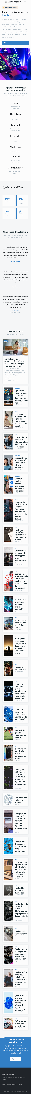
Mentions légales (11, 1084)
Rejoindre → (15, 1059)
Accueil (3, 1084)
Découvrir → (7, 43)
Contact (20, 1084)
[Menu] (24, 1)
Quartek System (13, 1)
